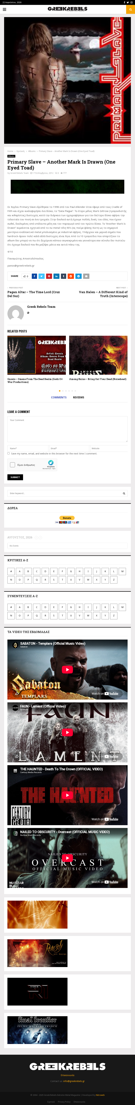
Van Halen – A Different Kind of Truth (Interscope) (103, 294)
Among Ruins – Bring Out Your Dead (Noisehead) (97, 379)
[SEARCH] (124, 493)
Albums (11, 156)
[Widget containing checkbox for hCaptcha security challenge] (32, 465)
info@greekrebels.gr (74, 1081)
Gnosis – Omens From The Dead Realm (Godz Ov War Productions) (35, 380)
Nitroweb (100, 1095)
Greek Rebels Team (19, 173)
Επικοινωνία (67, 1075)
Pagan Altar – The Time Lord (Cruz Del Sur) (33, 294)
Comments (59, 397)
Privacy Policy (64, 1101)
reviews (78, 397)
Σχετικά (51, 1101)
